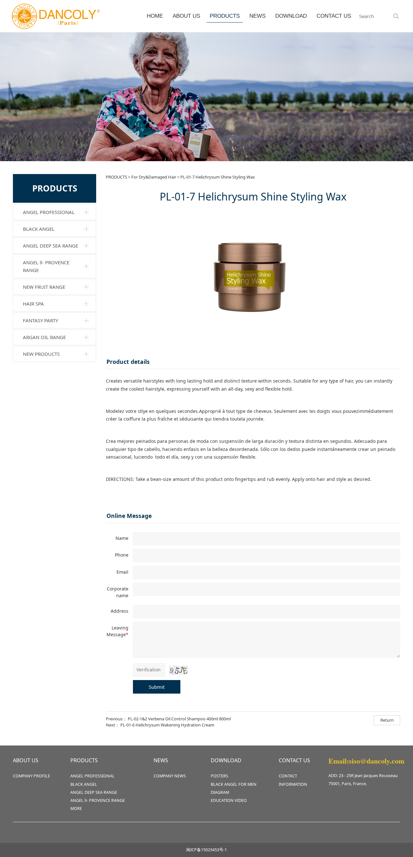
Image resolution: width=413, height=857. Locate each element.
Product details (128, 361)
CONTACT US (334, 16)
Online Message (129, 516)
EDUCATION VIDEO (229, 800)
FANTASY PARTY (40, 320)
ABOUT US (186, 16)
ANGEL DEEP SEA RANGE (50, 245)
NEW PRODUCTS (41, 354)
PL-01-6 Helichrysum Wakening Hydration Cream (167, 725)
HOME (155, 16)
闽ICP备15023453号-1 (206, 849)
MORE (76, 808)
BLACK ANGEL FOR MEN (234, 784)
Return (387, 720)
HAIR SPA (33, 303)
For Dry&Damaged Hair (153, 177)
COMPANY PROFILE (31, 776)
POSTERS (219, 776)
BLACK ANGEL (39, 229)
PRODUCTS (225, 16)
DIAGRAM (220, 792)
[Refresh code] (178, 670)
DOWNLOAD (291, 16)
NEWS (257, 16)
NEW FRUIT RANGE (44, 287)
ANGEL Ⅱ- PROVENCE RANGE (46, 266)
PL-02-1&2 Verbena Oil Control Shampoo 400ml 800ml (179, 719)
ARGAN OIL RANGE (44, 337)
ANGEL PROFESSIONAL (49, 212)
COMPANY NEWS (170, 776)
